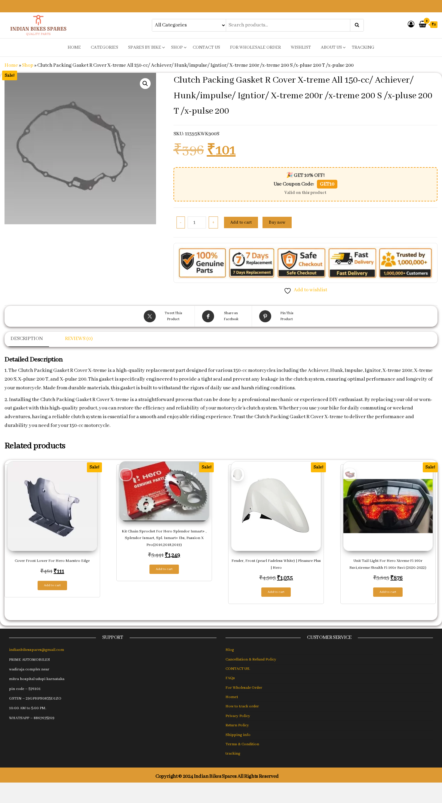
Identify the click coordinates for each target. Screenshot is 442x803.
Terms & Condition (242, 744)
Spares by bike (144, 47)
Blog (230, 649)
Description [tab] (27, 339)
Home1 (232, 697)
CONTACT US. (238, 668)
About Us (331, 47)
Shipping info (238, 734)
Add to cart (241, 222)
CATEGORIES (104, 47)
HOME (74, 47)
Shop (177, 47)
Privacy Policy (238, 716)
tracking (363, 47)
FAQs (230, 678)
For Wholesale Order (255, 47)
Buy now (277, 222)
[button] (145, 83)
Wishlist (301, 47)
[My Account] (411, 25)
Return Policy (237, 725)
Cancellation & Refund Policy (251, 659)
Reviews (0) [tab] (79, 339)
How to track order (242, 706)
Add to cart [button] (52, 585)
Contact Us (206, 47)
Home (11, 65)
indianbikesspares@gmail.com (36, 649)
